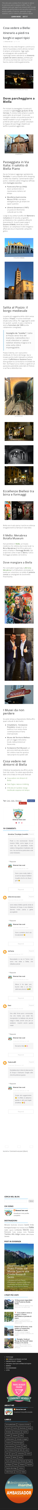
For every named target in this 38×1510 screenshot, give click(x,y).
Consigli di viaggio (22, 1439)
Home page (9, 1357)
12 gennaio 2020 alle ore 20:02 (20, 927)
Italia (13, 801)
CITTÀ (8, 1370)
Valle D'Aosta (30, 1234)
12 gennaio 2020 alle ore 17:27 (15, 954)
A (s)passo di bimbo (24, 1424)
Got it (25, 17)
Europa (13, 1228)
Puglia (14, 1232)
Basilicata (14, 1225)
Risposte (13, 862)
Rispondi (31, 834)
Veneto (6, 1236)
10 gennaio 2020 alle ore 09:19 (15, 836)
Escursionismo (10, 1446)
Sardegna (19, 1232)
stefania (11, 951)
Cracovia (8, 1442)
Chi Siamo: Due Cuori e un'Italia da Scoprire (18, 1363)
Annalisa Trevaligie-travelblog (18, 834)
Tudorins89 (12, 1062)
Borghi (30, 1428)
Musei (20, 1457)
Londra (28, 1453)
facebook (31, 801)
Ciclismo (15, 1435)
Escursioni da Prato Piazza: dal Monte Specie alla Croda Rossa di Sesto (18, 1271)
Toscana (31, 1232)
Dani (9, 1005)
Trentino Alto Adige (12, 1234)
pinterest (23, 803)
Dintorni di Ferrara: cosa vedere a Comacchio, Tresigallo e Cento (23, 1328)
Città (8, 801)
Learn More (16, 17)
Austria (15, 1428)
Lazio (6, 1230)
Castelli (8, 1435)
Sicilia (24, 1232)
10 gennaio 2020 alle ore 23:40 (15, 900)
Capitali (26, 1225)
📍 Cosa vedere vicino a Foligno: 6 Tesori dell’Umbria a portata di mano (23, 1315)
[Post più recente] (6, 1147)
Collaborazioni (10, 1439)
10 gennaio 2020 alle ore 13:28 (20, 868)
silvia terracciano (14, 897)
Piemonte (18, 801)
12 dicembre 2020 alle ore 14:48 (21, 1041)
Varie (17, 1472)
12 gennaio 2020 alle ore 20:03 (20, 979)
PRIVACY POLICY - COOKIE (13, 1361)
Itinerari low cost (9, 41)
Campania (20, 1225)
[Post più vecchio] (31, 1147)
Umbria (22, 1234)
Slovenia (22, 1464)
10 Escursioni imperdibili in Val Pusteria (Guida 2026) (23, 1302)
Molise (32, 1230)
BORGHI (8, 1366)
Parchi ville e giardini (12, 1461)
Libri (7, 1453)
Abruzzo (7, 1225)
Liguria (11, 1230)
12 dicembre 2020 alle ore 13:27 (16, 1065)
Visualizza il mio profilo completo (23, 1412)
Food (24, 1446)
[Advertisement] (19, 1174)
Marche (26, 1230)
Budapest (8, 1432)
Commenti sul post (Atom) (19, 1151)
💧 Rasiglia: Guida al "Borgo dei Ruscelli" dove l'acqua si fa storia (24, 1341)
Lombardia (18, 1230)
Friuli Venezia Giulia (22, 1227)
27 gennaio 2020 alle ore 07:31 (15, 1008)
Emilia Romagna (18, 1442)
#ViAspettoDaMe (11, 1424)
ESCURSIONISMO (11, 1368)
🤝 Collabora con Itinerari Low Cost (16, 1359)
